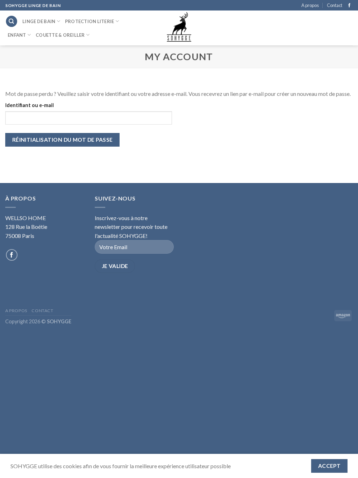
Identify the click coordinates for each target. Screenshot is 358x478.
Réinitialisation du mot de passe (62, 139)
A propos (310, 5)
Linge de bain (38, 21)
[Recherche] (11, 21)
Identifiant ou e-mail (29, 105)
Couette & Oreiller (60, 35)
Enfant (17, 35)
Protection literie (89, 21)
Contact (334, 5)
